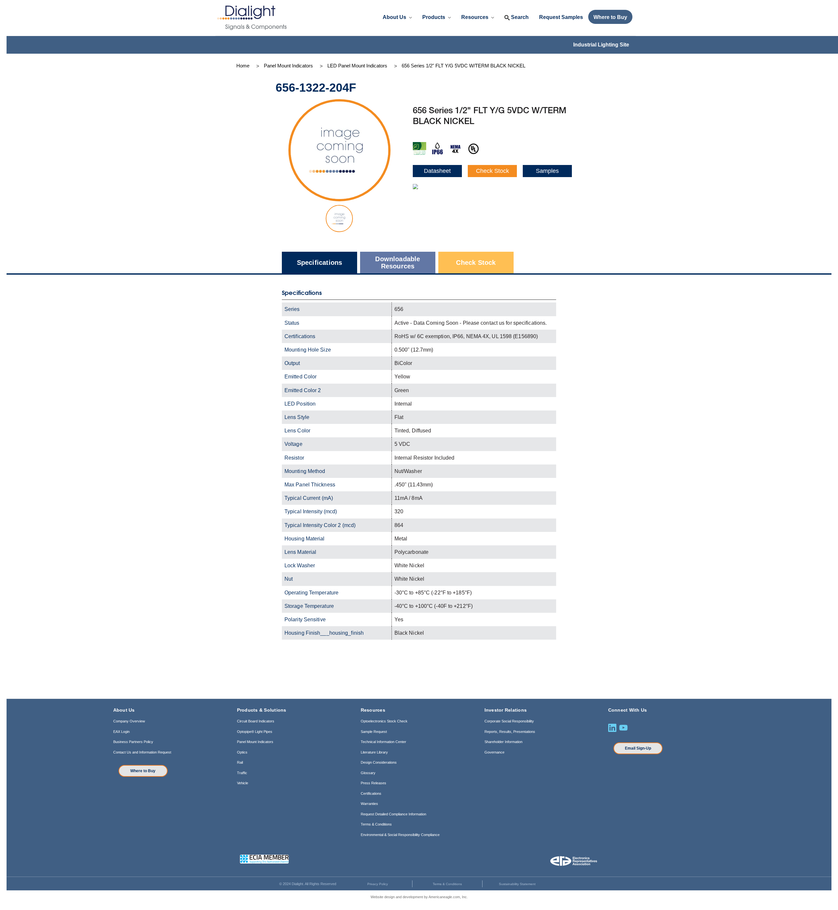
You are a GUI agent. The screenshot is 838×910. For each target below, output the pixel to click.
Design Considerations (379, 762)
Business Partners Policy (133, 742)
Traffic (242, 773)
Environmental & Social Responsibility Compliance (400, 835)
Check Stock (492, 171)
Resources (475, 17)
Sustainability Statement (517, 884)
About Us (395, 17)
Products (434, 17)
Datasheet (437, 171)
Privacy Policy (377, 884)
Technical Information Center (383, 742)
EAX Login (121, 732)
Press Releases (373, 783)
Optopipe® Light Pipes (254, 732)
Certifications (371, 793)
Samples (547, 171)
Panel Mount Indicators (255, 742)
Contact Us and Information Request (142, 752)
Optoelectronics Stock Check (384, 721)
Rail (240, 762)
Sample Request (374, 732)
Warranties (369, 804)
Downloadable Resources (397, 262)
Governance (494, 752)
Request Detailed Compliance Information (393, 814)
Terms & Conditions (376, 824)
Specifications (319, 262)
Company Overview (129, 721)
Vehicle (242, 783)
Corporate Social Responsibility (509, 721)
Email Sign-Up (638, 748)
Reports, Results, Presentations (509, 732)
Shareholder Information (503, 742)
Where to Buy (142, 771)
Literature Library (374, 752)
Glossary (368, 773)
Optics (242, 752)
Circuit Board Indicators (255, 721)
